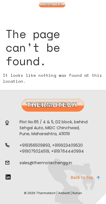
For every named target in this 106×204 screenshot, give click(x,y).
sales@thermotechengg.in (46, 163)
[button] (20, 21)
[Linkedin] (8, 177)
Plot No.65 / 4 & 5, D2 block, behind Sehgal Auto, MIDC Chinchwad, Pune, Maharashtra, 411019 (54, 128)
